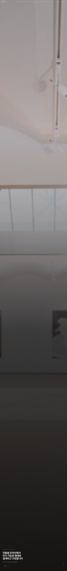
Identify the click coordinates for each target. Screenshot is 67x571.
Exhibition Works (18, 1)
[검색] (57, 2)
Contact (52, 1)
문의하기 (6, 566)
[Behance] (63, 2)
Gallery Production (27, 1)
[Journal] (59, 2)
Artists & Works (42, 1)
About (48, 1)
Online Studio (35, 1)
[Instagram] (61, 2)
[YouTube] (65, 2)
